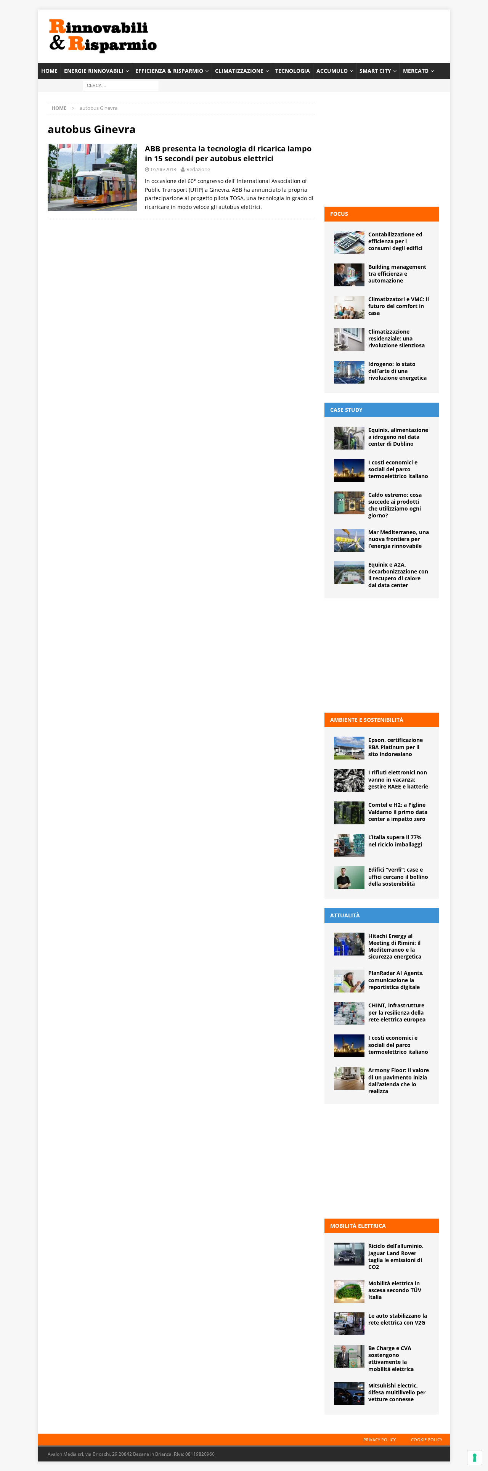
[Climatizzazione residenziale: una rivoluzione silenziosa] (349, 339)
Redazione (198, 169)
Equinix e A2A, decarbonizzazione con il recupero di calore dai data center (398, 575)
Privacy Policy (379, 1439)
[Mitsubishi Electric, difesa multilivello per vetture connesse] (349, 1393)
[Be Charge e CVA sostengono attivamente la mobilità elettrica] (349, 1356)
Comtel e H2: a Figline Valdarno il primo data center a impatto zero (397, 811)
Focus (339, 213)
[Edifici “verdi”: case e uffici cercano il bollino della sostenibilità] (349, 877)
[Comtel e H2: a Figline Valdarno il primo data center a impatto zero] (349, 812)
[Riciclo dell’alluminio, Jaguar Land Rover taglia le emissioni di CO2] (349, 1254)
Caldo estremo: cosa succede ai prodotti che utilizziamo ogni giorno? (395, 505)
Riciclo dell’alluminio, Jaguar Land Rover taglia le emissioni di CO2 (396, 1256)
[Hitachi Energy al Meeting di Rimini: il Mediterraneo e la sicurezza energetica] (349, 944)
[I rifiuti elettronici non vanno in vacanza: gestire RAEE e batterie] (349, 780)
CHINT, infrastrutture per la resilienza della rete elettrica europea (396, 1012)
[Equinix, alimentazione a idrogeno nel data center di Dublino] (349, 438)
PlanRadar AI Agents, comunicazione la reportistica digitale (396, 979)
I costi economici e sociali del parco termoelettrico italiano (398, 469)
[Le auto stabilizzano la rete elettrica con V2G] (349, 1323)
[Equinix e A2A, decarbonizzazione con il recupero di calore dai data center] (349, 572)
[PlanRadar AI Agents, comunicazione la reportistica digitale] (349, 981)
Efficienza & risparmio (169, 70)
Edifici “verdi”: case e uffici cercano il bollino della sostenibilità (398, 876)
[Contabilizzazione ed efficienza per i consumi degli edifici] (349, 242)
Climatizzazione (239, 70)
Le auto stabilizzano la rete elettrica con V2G (397, 1319)
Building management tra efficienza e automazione (397, 273)
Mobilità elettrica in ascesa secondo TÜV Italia (394, 1290)
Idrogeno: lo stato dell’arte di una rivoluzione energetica (397, 370)
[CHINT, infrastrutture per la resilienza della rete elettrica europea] (349, 1013)
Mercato (416, 70)
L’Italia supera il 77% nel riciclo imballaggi (395, 840)
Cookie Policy (426, 1439)
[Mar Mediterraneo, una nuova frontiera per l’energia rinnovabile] (349, 540)
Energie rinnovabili (94, 70)
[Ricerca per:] (121, 85)
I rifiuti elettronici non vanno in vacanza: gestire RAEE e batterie (398, 779)
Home (49, 70)
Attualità (345, 915)
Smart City (375, 70)
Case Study (346, 409)
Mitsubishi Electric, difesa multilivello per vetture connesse (396, 1392)
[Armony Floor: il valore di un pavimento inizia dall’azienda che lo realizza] (349, 1078)
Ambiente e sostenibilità (366, 719)
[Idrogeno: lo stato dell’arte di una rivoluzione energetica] (349, 372)
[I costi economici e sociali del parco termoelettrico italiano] (349, 470)
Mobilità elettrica (358, 1225)
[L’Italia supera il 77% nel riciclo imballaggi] (349, 845)
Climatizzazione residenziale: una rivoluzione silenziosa (396, 338)
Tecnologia (292, 70)
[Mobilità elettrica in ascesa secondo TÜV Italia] (349, 1291)
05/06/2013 (163, 169)
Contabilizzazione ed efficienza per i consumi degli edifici (395, 241)
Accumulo (332, 70)
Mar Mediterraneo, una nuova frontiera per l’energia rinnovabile (398, 538)
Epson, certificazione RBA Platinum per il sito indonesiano (395, 746)
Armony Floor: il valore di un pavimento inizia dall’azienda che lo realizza (398, 1080)
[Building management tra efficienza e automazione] (349, 274)
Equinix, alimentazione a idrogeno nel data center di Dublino (398, 436)
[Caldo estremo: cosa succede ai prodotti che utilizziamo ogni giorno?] (349, 502)
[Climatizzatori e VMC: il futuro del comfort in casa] (349, 307)
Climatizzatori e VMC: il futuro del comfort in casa (398, 305)
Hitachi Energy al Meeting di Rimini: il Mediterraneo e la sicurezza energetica (394, 946)
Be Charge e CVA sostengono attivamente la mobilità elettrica (391, 1358)
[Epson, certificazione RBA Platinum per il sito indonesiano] (349, 748)
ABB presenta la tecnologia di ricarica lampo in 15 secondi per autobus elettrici (228, 153)
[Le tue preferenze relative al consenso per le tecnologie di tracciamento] (474, 1457)
